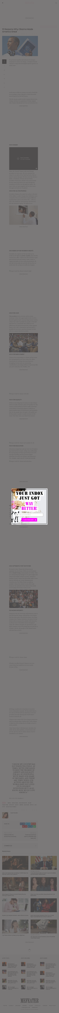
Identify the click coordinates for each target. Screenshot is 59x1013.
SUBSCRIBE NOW (28, 520)
